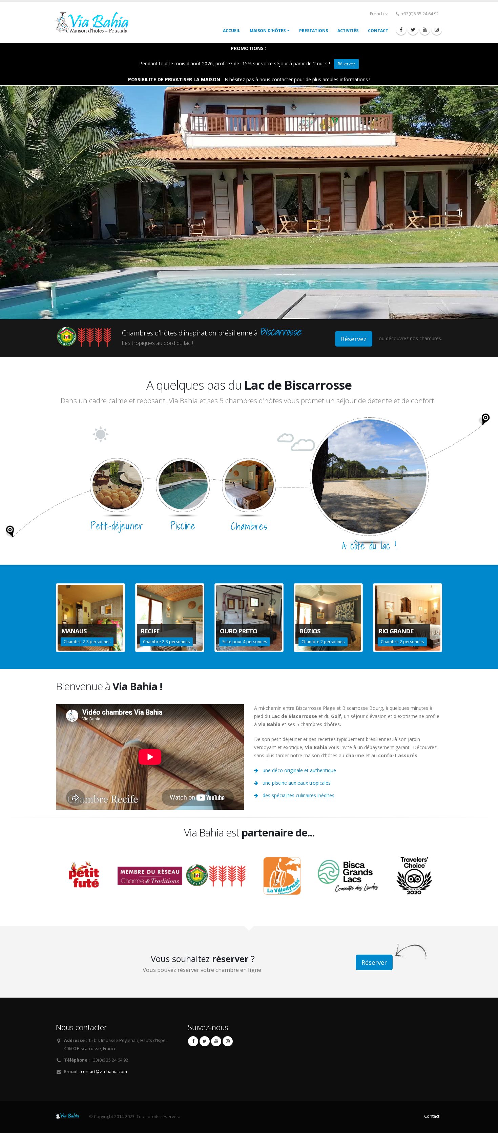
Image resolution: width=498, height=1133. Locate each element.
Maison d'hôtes (268, 31)
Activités (347, 31)
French (377, 14)
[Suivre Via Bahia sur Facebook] (401, 30)
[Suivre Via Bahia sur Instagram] (437, 30)
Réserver (374, 962)
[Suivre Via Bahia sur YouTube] (425, 30)
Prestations (313, 31)
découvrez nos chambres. (414, 338)
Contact (378, 31)
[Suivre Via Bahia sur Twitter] (413, 30)
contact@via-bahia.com (104, 1071)
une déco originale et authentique (299, 770)
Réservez (346, 64)
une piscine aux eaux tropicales (297, 783)
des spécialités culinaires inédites (298, 795)
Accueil (231, 31)
